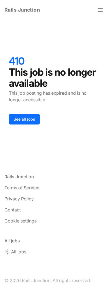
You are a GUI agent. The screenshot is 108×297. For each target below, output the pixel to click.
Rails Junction (22, 10)
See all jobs (24, 119)
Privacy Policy (19, 198)
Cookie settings (20, 221)
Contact (12, 210)
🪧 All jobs (15, 251)
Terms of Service (21, 187)
